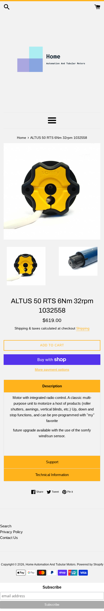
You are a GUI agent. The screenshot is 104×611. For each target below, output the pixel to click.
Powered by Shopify (90, 564)
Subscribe (52, 587)
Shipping (82, 328)
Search (5, 526)
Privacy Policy (11, 532)
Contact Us (9, 538)
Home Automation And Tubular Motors (50, 564)
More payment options (52, 369)
